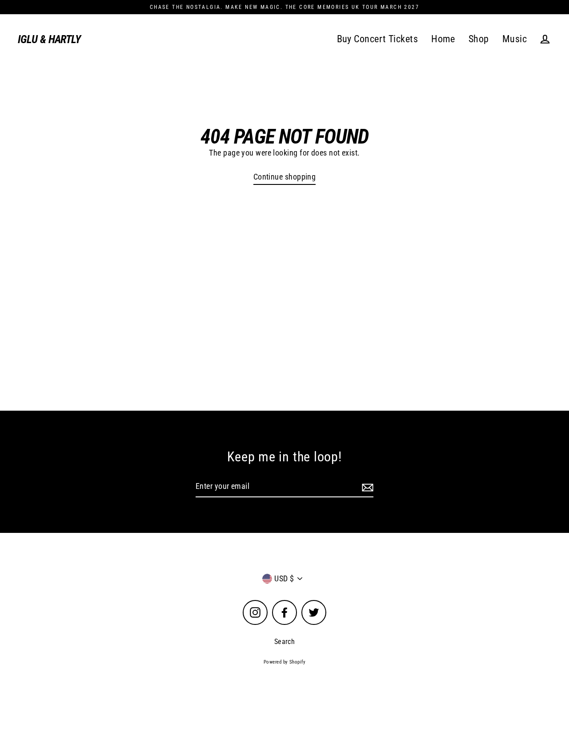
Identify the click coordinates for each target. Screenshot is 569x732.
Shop (479, 38)
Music (514, 38)
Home (443, 38)
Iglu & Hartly (49, 39)
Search (284, 641)
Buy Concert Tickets (377, 38)
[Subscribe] (366, 486)
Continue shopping (284, 176)
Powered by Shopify (284, 662)
